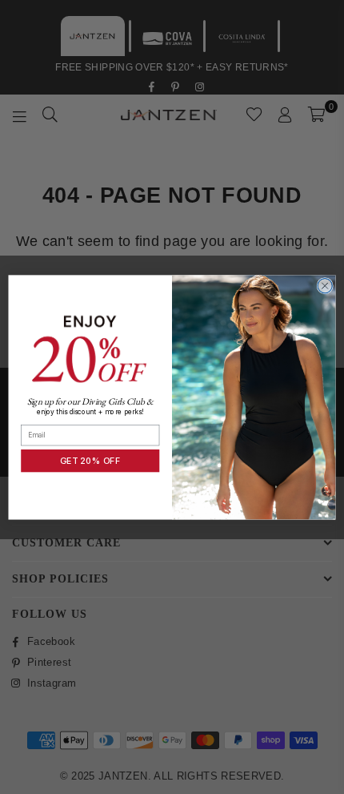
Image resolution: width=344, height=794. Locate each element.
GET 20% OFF (90, 460)
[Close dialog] (325, 285)
